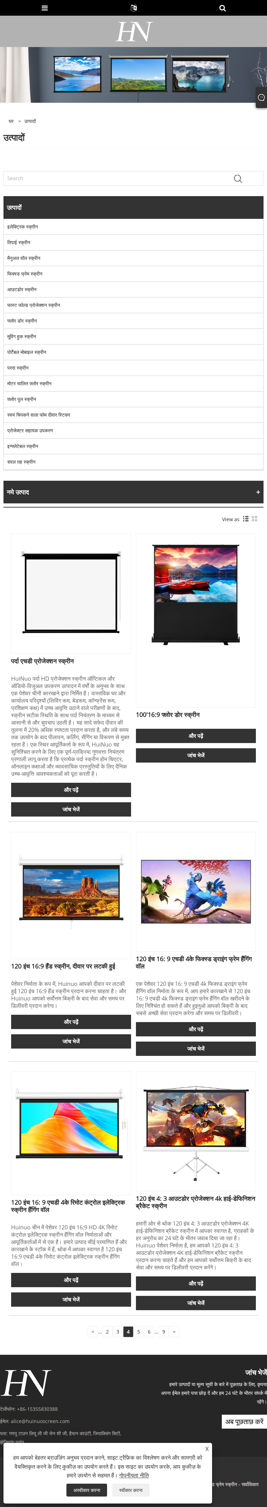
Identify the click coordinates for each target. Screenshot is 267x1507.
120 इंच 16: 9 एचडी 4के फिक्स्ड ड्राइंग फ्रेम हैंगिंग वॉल (194, 962)
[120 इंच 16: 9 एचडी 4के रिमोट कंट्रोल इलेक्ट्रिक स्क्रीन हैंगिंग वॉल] (71, 1131)
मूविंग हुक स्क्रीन (21, 336)
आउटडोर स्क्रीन (22, 289)
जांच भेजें (71, 809)
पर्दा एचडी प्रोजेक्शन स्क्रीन (42, 661)
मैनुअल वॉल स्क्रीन (23, 258)
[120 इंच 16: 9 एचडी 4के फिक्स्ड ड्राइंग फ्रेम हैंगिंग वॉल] (196, 891)
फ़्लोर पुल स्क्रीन (21, 399)
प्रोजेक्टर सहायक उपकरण (30, 430)
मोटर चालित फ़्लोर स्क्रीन (29, 383)
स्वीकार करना (131, 1490)
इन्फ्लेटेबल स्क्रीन (22, 446)
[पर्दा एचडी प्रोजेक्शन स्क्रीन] (71, 593)
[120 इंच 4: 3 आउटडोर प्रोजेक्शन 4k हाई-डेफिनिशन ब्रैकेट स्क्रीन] (196, 1131)
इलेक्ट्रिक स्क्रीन (22, 226)
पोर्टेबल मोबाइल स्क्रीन (26, 352)
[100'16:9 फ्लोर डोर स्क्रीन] (196, 593)
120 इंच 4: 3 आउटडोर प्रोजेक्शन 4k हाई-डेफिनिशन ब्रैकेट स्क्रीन (195, 1202)
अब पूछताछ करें (244, 1421)
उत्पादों (30, 121)
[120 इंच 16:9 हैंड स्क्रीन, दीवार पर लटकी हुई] (71, 891)
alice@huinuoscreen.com (40, 1421)
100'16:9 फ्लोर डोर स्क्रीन (168, 714)
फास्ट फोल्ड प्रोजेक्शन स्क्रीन (33, 305)
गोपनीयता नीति (134, 1475)
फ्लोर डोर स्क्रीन (22, 320)
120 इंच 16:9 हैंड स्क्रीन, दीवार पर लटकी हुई (63, 966)
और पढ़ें (71, 790)
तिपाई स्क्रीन (18, 242)
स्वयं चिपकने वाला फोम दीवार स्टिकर (38, 414)
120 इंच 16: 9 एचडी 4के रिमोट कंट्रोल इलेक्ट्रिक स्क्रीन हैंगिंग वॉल (68, 1206)
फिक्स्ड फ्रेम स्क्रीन (24, 273)
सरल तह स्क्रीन (21, 461)
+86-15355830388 (37, 1409)
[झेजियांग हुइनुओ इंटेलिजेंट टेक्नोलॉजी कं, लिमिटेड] (134, 31)
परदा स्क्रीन (18, 367)
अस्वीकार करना (86, 1490)
